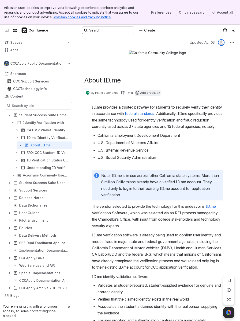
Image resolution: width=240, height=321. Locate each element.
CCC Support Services (31, 81)
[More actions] (68, 63)
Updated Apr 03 (202, 42)
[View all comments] (228, 280)
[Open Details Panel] (228, 290)
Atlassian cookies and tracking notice (82, 17)
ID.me (211, 206)
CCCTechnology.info (30, 89)
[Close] (69, 307)
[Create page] (228, 299)
